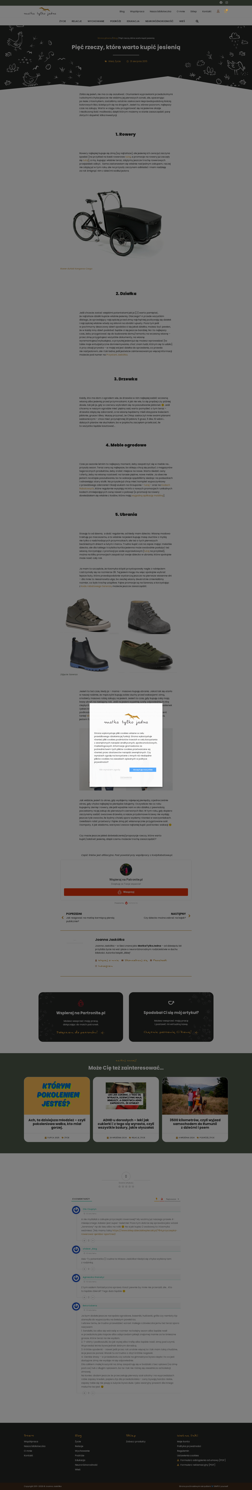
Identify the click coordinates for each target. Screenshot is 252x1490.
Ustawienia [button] (126, 777)
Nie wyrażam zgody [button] (109, 769)
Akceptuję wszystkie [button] (143, 769)
